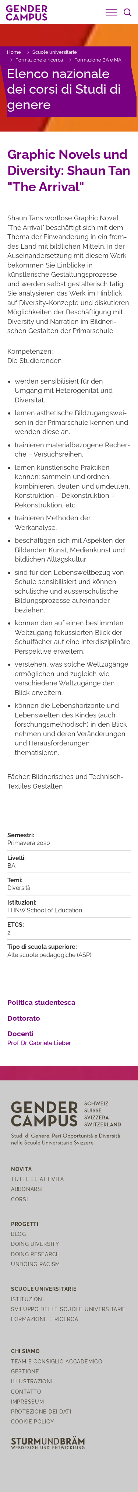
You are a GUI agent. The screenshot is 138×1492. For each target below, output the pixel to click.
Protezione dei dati (41, 1411)
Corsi (19, 1199)
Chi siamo (25, 1351)
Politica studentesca (41, 1002)
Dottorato (23, 1018)
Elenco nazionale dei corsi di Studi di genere (64, 89)
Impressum (27, 1401)
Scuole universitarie (54, 52)
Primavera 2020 (28, 842)
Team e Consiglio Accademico (56, 1361)
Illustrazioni (31, 1381)
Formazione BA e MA (97, 60)
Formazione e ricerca (39, 60)
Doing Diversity (35, 1244)
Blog (18, 1234)
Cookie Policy (32, 1421)
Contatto (26, 1391)
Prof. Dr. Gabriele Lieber (39, 1043)
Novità (21, 1169)
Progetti (25, 1224)
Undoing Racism (35, 1264)
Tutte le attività (37, 1179)
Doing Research (35, 1254)
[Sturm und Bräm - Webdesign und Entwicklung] (48, 1442)
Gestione (25, 1371)
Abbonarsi (26, 1189)
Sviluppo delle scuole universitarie (68, 1309)
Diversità (19, 887)
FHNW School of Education (44, 910)
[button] (111, 12)
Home (14, 52)
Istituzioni (27, 1299)
